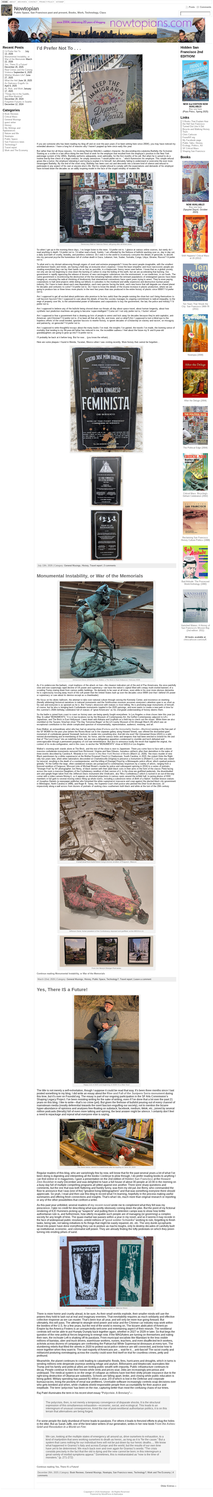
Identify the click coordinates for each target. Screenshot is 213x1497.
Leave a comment (142, 979)
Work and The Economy (16, 150)
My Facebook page (192, 140)
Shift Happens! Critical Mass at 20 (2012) (195, 256)
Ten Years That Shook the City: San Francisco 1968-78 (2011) (195, 306)
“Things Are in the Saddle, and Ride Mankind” (17, 95)
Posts (192, 7)
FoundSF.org (189, 137)
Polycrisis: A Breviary (115, 1392)
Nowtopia (9, 136)
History (8, 125)
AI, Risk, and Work (14, 88)
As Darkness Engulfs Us (16, 83)
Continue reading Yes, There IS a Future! (58, 1467)
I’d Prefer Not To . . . (14, 51)
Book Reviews (11, 114)
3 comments (110, 565)
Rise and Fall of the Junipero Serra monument (136, 1093)
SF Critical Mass (191, 148)
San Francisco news (14, 142)
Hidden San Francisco (139, 1178)
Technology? (11, 144)
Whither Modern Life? (15, 75)
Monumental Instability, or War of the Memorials (17, 57)
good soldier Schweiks (120, 1220)
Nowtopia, (108, 1472)
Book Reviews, (77, 1472)
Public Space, (99, 979)
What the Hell (11, 80)
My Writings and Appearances (11, 129)
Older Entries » (168, 1486)
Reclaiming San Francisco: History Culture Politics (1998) (195, 538)
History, (86, 565)
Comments (205, 7)
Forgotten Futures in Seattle (18, 102)
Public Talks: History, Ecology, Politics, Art (193, 144)
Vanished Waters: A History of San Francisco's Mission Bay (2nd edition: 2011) (195, 628)
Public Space (11, 139)
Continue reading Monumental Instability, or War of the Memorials (71, 973)
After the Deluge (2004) (195, 400)
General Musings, (73, 565)
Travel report (11, 147)
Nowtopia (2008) (195, 355)
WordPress (106, 1494)
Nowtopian (26, 8)
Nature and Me (12, 133)
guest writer (10, 122)
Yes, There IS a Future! (16, 64)
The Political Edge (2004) (195, 447)
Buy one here (195, 109)
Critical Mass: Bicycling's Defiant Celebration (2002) (195, 494)
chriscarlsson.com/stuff (195, 639)
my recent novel (100, 1205)
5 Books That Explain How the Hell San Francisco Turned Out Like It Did (195, 124)
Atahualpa (118, 1494)
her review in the (92, 753)
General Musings (13, 119)
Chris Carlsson (190, 134)
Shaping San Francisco (194, 151)
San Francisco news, (123, 1472)
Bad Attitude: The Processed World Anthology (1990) (195, 582)
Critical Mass (11, 116)
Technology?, (113, 979)
